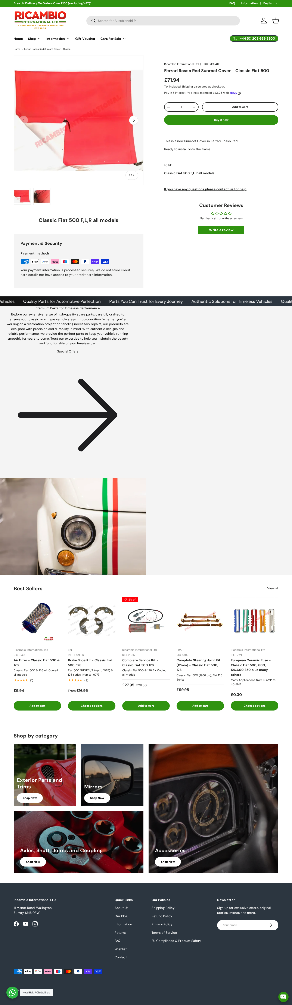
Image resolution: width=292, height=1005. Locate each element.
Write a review (221, 230)
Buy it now (221, 120)
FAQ (232, 3)
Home (18, 39)
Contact (121, 957)
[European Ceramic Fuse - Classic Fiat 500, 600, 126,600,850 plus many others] (254, 620)
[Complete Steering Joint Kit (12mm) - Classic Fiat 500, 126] (200, 620)
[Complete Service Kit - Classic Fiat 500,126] (146, 620)
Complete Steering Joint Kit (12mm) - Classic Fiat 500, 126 (198, 665)
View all (272, 588)
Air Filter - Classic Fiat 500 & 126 (37, 662)
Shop (32, 39)
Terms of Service (164, 933)
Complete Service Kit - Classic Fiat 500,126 (140, 662)
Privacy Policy (162, 924)
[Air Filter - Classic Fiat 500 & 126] (37, 620)
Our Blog (121, 916)
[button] (275, 20)
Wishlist (121, 949)
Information (249, 3)
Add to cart (240, 107)
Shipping (187, 87)
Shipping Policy (163, 908)
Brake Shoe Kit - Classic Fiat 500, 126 (90, 662)
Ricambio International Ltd (181, 64)
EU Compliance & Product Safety (176, 941)
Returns (121, 933)
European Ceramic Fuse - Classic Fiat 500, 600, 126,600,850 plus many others (251, 667)
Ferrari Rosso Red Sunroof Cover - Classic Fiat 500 (48, 49)
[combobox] (163, 20)
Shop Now (30, 798)
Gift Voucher (85, 39)
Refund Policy (162, 916)
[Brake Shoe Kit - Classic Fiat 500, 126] (91, 620)
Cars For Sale (110, 39)
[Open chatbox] (283, 997)
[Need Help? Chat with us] (12, 993)
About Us (121, 908)
